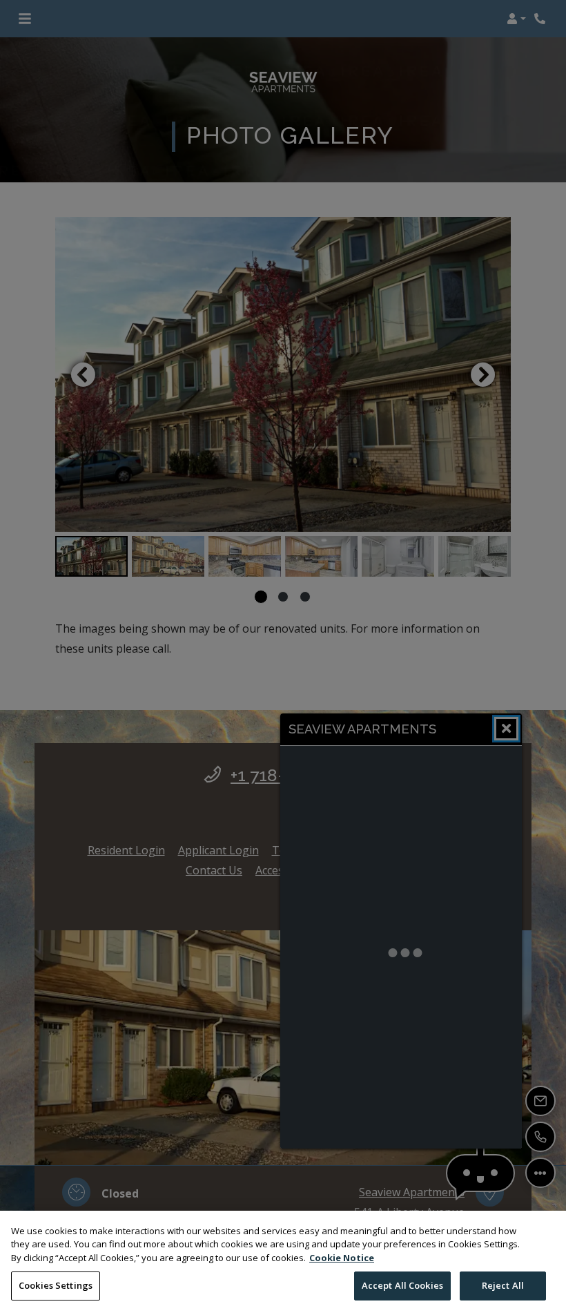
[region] (283, 1263)
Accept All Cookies (402, 1285)
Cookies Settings (55, 1285)
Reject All (503, 1285)
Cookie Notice (341, 1257)
